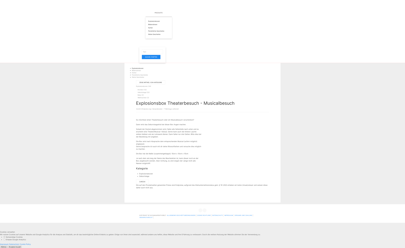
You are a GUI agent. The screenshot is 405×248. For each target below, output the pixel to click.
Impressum (4, 244)
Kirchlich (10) (142, 90)
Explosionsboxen (154, 21)
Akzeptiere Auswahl (15, 247)
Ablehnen (4, 247)
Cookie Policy (25, 244)
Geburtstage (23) (144, 92)
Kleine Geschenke (154, 34)
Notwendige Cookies (14, 237)
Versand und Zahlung (243, 215)
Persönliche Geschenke (156, 31)
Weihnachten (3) (143, 98)
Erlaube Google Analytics (15, 239)
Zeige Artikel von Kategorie (150, 82)
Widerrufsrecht (146, 217)
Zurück (142, 182)
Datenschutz (14, 244)
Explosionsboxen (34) (143, 86)
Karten (150, 28)
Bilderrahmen (152, 24)
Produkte (159, 13)
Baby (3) (141, 95)
